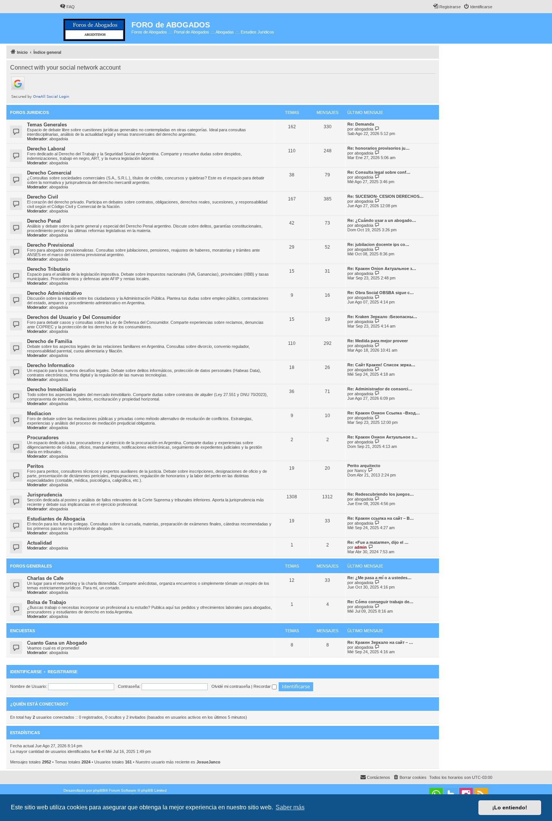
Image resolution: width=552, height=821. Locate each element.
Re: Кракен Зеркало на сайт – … (380, 642)
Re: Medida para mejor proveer (377, 340)
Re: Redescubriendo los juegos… (380, 494)
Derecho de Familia (49, 341)
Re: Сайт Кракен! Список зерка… (381, 365)
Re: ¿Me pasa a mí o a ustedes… (379, 577)
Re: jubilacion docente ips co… (378, 244)
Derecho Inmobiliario (51, 389)
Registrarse (62, 671)
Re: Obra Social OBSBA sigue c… (380, 292)
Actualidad (39, 543)
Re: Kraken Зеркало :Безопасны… (382, 316)
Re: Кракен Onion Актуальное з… (381, 268)
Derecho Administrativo (54, 293)
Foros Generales (31, 566)
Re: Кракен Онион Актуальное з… (382, 437)
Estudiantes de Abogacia (56, 519)
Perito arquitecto (363, 465)
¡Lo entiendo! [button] (509, 807)
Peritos (35, 466)
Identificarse (26, 671)
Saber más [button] (290, 807)
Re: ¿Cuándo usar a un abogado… (381, 220)
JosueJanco (208, 762)
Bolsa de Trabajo (46, 602)
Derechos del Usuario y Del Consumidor (74, 317)
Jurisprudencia (44, 495)
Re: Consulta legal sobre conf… (378, 172)
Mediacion (39, 413)
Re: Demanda (360, 124)
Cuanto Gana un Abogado (57, 643)
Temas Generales (47, 124)
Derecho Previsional (50, 245)
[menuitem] (67, 6)
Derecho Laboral (46, 149)
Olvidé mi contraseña (230, 686)
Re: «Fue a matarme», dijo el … (378, 542)
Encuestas (22, 630)
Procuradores (43, 437)
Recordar (262, 686)
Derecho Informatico (50, 365)
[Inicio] (95, 28)
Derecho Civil (42, 197)
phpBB (99, 790)
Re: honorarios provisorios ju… (378, 148)
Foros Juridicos (29, 112)
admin (360, 547)
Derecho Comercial (49, 173)
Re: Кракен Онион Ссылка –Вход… (383, 413)
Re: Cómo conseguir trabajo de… (380, 601)
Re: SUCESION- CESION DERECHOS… (385, 196)
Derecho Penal (44, 221)
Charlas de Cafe (45, 578)
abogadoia (58, 139)
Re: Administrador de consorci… (379, 389)
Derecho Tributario (48, 269)
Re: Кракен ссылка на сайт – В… (380, 518)
